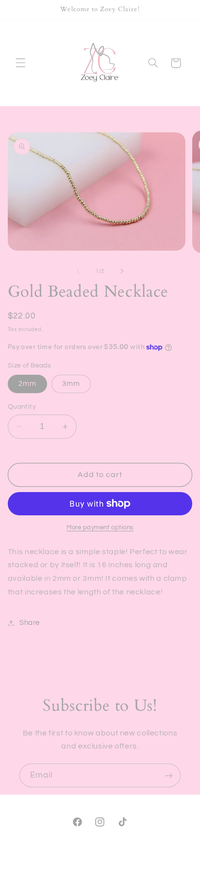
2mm (27, 383)
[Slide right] (122, 271)
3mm (71, 383)
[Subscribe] (169, 775)
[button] (20, 63)
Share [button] (29, 622)
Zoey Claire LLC (112, 871)
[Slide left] (78, 271)
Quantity (22, 406)
